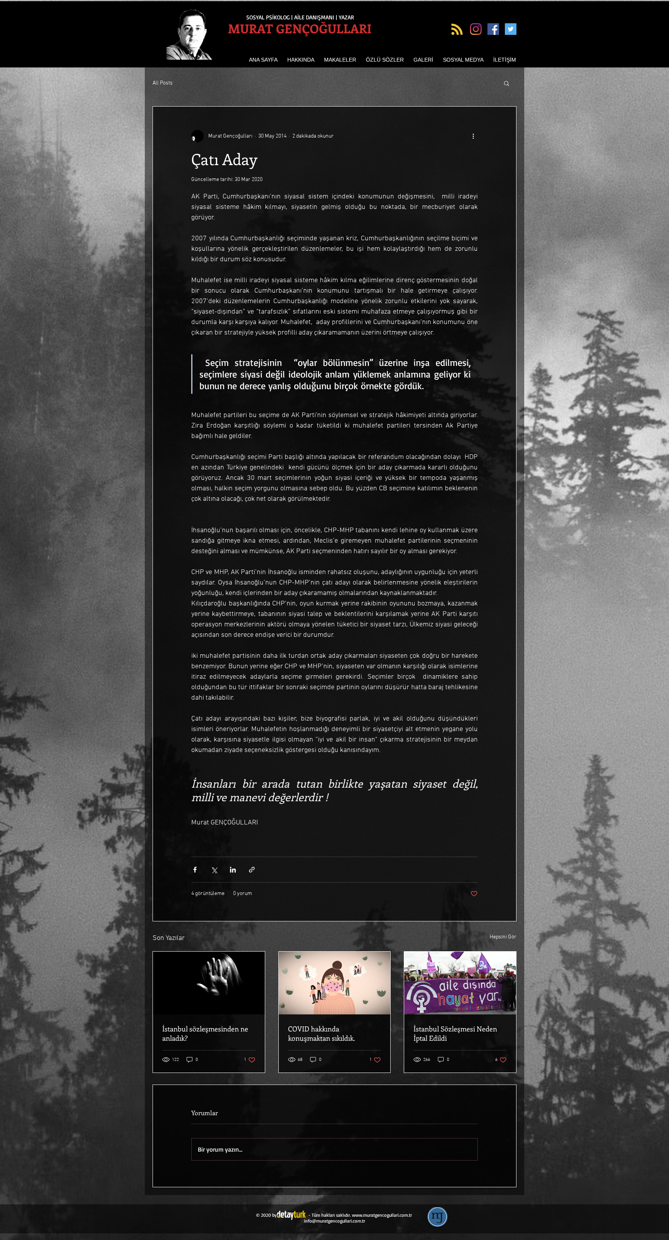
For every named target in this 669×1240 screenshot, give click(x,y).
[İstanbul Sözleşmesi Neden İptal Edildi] (460, 983)
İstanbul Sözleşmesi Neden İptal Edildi (455, 1033)
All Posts (163, 83)
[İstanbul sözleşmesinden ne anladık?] (209, 983)
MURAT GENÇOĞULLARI (300, 28)
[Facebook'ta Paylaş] (195, 869)
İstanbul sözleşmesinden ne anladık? (205, 1033)
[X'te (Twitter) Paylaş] (214, 869)
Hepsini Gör (503, 937)
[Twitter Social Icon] (510, 29)
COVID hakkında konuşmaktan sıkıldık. (321, 1033)
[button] (506, 83)
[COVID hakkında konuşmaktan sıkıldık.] (335, 983)
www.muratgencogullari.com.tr (382, 1215)
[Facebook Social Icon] (493, 29)
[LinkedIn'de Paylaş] (233, 869)
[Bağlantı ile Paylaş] (252, 869)
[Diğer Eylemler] (473, 136)
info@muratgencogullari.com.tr (334, 1221)
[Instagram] (476, 29)
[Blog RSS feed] (457, 30)
